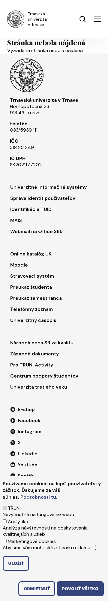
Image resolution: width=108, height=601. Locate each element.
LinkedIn (28, 454)
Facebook (29, 420)
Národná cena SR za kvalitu (42, 343)
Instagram (29, 431)
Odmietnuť (37, 588)
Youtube (28, 465)
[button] (97, 19)
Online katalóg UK (31, 254)
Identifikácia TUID (31, 209)
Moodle (19, 265)
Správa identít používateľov (42, 198)
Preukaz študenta (31, 287)
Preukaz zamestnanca (36, 298)
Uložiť (16, 563)
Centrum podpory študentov (44, 376)
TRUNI (14, 508)
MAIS (16, 220)
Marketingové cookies (32, 541)
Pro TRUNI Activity (31, 365)
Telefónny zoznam (31, 309)
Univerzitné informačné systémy (48, 187)
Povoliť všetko (80, 588)
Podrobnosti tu (38, 497)
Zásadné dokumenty (34, 354)
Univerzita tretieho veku (38, 387)
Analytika (18, 521)
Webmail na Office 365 (36, 231)
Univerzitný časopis (33, 320)
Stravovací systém (32, 276)
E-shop (26, 409)
